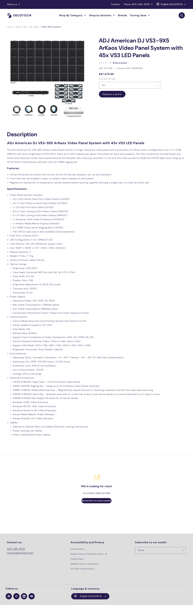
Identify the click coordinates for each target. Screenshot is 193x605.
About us (12, 4)
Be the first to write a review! (96, 500)
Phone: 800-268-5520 (137, 4)
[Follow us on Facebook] (9, 596)
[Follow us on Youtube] (32, 596)
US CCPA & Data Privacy (83, 568)
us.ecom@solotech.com (20, 552)
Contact (115, 4)
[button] (72, 15)
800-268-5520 (16, 548)
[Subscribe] (183, 550)
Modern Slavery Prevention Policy (87, 554)
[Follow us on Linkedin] (24, 596)
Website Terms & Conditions (85, 564)
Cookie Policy (77, 559)
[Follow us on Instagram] (16, 596)
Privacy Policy (77, 549)
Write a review (120, 62)
